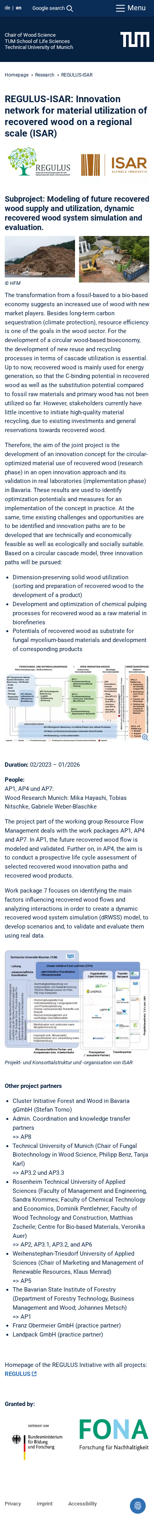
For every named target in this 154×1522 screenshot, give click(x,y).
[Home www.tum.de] (134, 39)
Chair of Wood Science (30, 35)
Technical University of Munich (39, 47)
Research (44, 75)
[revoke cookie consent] (138, 1506)
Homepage (16, 75)
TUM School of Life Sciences (37, 41)
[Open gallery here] (77, 700)
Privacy (13, 1504)
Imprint (45, 1504)
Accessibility (82, 1504)
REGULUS (17, 1374)
